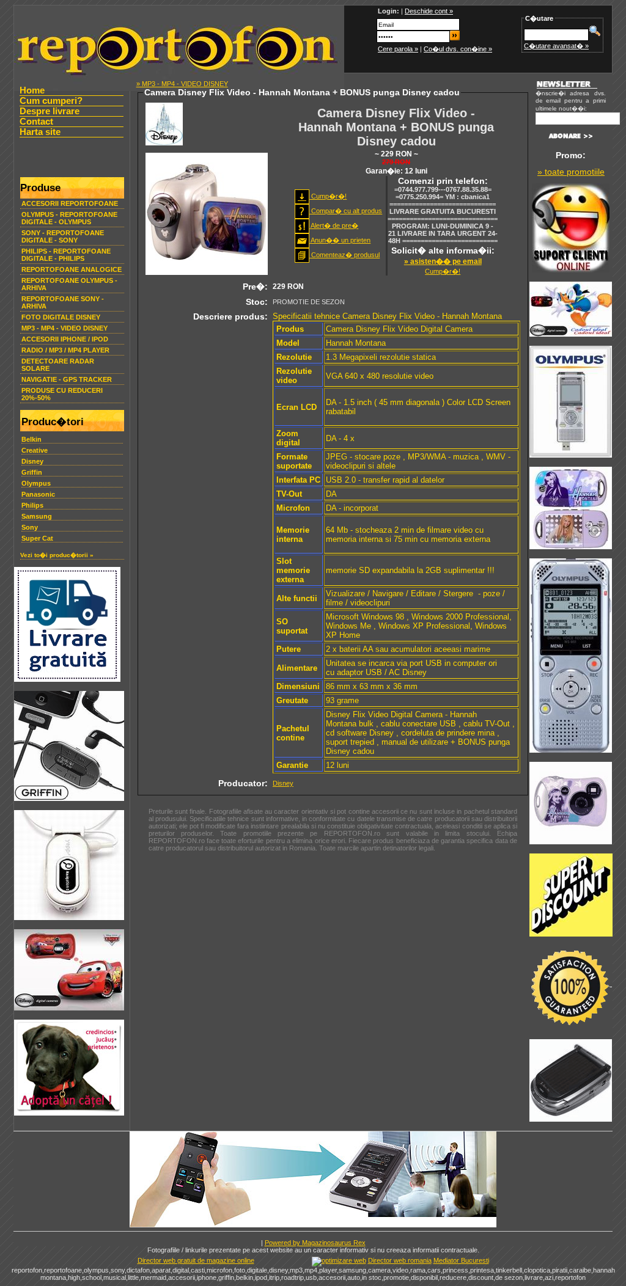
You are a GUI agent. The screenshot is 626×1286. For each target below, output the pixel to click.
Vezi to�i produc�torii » (57, 555)
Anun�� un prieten (339, 240)
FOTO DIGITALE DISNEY (60, 317)
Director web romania (400, 1260)
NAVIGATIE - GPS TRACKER (66, 379)
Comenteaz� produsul (344, 254)
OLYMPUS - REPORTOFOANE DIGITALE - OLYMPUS (69, 218)
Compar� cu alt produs (345, 210)
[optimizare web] (339, 1260)
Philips (32, 505)
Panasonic (38, 494)
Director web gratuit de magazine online (196, 1260)
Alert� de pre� (333, 225)
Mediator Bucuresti (461, 1260)
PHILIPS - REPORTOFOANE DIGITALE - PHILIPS (66, 254)
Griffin (31, 472)
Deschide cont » (429, 11)
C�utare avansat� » (556, 45)
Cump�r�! (328, 196)
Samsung (36, 516)
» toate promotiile (571, 172)
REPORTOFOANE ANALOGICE (71, 269)
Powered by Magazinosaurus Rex (315, 1242)
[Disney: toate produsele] (164, 143)
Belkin (31, 439)
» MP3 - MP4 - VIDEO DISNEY (182, 83)
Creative (34, 450)
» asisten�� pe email (443, 261)
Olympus (36, 483)
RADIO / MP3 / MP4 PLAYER (65, 350)
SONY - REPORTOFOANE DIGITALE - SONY (62, 236)
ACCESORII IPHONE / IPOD (64, 339)
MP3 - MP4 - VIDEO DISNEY (64, 328)
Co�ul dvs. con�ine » (458, 49)
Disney (32, 461)
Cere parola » (398, 49)
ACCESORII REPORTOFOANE (69, 203)
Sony (29, 527)
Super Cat (37, 538)
